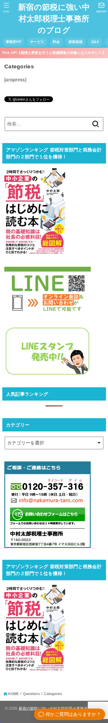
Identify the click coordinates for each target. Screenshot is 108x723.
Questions (31, 694)
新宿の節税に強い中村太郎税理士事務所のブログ (54, 19)
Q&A (95, 42)
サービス (37, 42)
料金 (56, 42)
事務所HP (13, 42)
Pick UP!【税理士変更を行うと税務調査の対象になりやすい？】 (54, 53)
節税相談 (76, 42)
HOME (13, 694)
